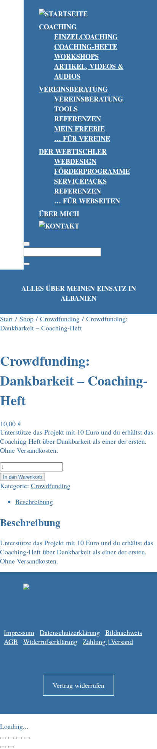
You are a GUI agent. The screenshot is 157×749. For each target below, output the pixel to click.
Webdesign (75, 161)
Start (6, 318)
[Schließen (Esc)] (27, 738)
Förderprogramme (92, 171)
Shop (26, 318)
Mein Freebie (79, 128)
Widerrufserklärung (50, 641)
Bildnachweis (123, 632)
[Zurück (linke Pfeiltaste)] (3, 747)
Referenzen (77, 119)
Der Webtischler (73, 151)
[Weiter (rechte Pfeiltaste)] (11, 747)
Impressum (19, 632)
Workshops (76, 56)
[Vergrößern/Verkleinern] (3, 738)
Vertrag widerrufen (78, 685)
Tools (66, 109)
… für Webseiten (87, 201)
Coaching (58, 27)
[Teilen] (19, 738)
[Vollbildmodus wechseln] (11, 738)
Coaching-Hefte (85, 46)
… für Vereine (82, 138)
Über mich (59, 214)
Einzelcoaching (86, 36)
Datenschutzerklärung (70, 632)
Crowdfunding (60, 318)
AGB (11, 641)
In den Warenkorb (22, 477)
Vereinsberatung (73, 89)
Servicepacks (80, 181)
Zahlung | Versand (108, 641)
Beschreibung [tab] (34, 501)
